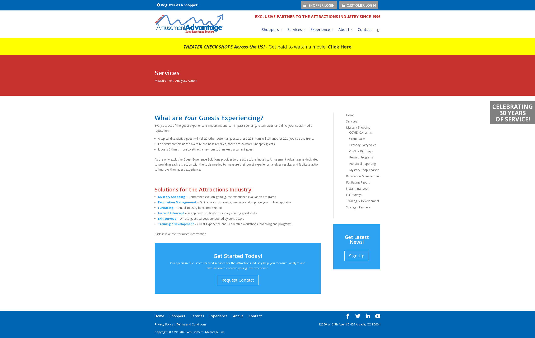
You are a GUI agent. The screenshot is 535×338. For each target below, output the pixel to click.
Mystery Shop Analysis (364, 170)
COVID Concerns (360, 132)
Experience (320, 30)
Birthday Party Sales (362, 145)
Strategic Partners (358, 207)
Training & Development (362, 201)
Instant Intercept (357, 188)
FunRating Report (358, 182)
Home (350, 115)
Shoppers (270, 30)
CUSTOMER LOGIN (360, 5)
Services (294, 30)
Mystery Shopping (171, 197)
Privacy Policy (164, 324)
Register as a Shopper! (179, 5)
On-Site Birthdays (361, 151)
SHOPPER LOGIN (321, 5)
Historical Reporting (362, 164)
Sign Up (356, 256)
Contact (365, 30)
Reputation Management (363, 176)
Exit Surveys (354, 195)
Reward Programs (361, 157)
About (343, 30)
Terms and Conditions (191, 324)
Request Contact (238, 280)
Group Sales (357, 139)
